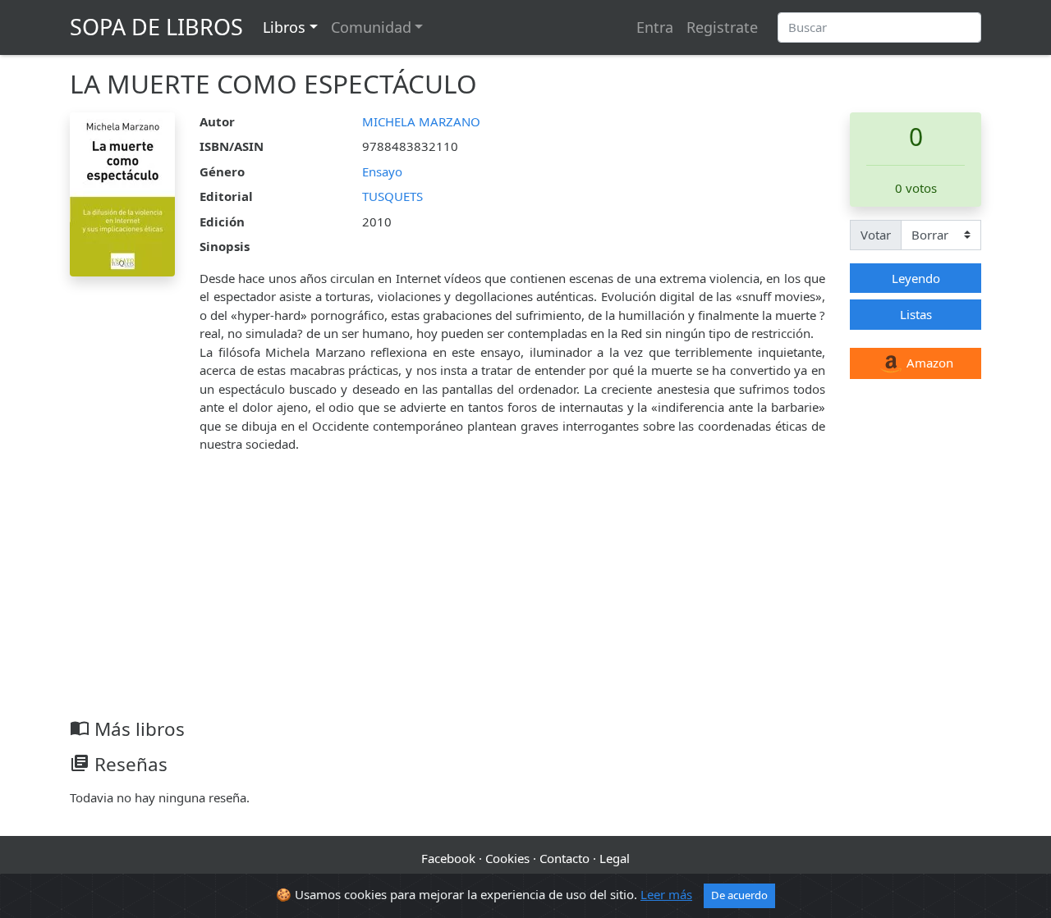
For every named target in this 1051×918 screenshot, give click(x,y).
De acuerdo (739, 895)
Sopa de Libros (156, 26)
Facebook (448, 858)
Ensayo (382, 171)
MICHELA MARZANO (421, 121)
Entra (654, 27)
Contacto (564, 858)
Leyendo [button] (916, 278)
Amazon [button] (928, 362)
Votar (876, 234)
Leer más (666, 894)
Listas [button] (916, 314)
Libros (284, 27)
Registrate (722, 27)
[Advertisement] (525, 595)
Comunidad (371, 27)
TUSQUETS (392, 196)
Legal (614, 858)
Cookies (507, 858)
